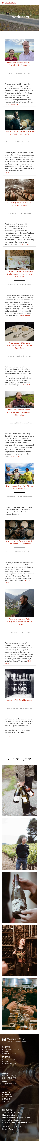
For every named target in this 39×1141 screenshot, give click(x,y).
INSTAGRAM (7, 1097)
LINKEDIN (6, 1099)
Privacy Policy (8, 1129)
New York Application (11, 1120)
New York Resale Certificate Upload (17, 1123)
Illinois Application (10, 1115)
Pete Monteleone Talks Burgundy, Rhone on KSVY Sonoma (19, 621)
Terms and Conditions (11, 1126)
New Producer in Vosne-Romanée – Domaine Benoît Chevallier (19, 412)
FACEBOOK (6, 1094)
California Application (11, 1112)
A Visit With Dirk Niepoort (19, 700)
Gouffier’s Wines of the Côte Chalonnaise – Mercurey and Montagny (19, 273)
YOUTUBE (6, 1101)
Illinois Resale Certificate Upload (16, 1118)
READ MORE (13, 104)
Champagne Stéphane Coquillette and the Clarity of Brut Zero (19, 345)
